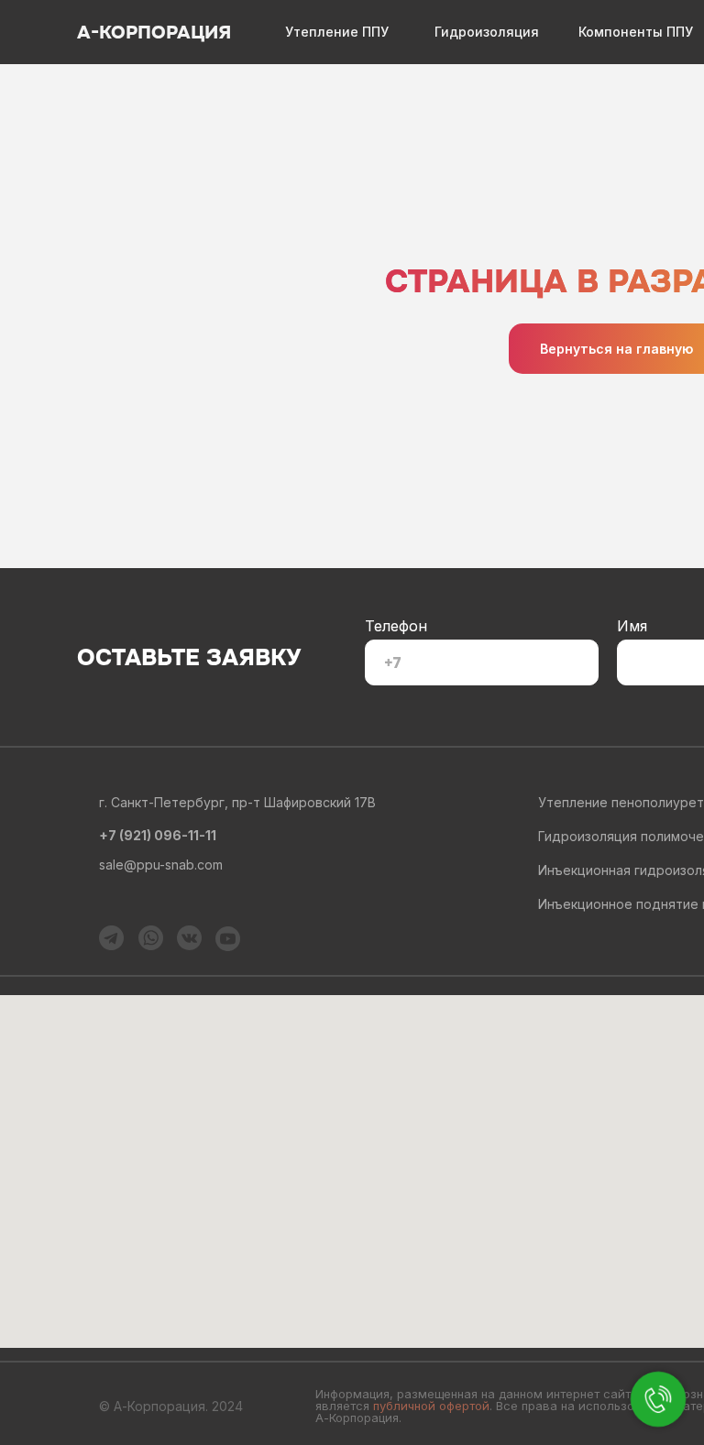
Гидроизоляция (486, 31)
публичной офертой (431, 1405)
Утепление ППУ (337, 31)
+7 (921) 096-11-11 (157, 835)
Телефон (396, 626)
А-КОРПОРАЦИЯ (154, 32)
